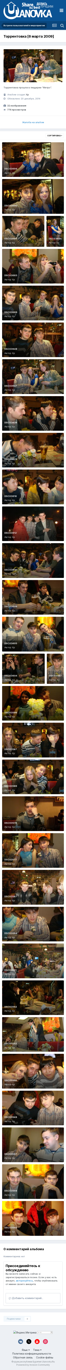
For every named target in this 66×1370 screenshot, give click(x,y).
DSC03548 (10, 1117)
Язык (25, 1349)
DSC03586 (10, 786)
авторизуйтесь (24, 1280)
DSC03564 (10, 933)
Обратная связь (23, 1357)
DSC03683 (10, 275)
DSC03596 (10, 712)
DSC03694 (10, 168)
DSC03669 (10, 312)
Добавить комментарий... (27, 1298)
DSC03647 (10, 385)
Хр (27, 94)
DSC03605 (10, 643)
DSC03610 (10, 569)
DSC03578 (10, 822)
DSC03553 (10, 1006)
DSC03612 (10, 532)
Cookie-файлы (44, 1357)
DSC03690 (10, 205)
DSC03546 (10, 1190)
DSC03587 (10, 749)
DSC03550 (10, 1080)
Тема (36, 1349)
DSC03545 (10, 1227)
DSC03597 (55, 675)
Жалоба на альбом (33, 122)
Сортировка (54, 136)
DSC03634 (10, 422)
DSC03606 (10, 606)
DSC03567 (10, 896)
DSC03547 (10, 1154)
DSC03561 (10, 970)
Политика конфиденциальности (31, 1353)
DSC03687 (10, 238)
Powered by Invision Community (33, 1365)
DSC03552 (10, 1043)
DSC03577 (10, 859)
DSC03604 (10, 675)
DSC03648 (10, 348)
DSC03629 (10, 459)
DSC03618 (10, 496)
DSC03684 (55, 238)
